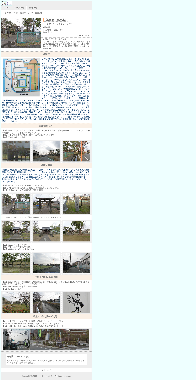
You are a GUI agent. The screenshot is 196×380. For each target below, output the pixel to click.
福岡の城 (33, 8)
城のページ (20, 8)
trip (7, 7)
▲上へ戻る (46, 370)
